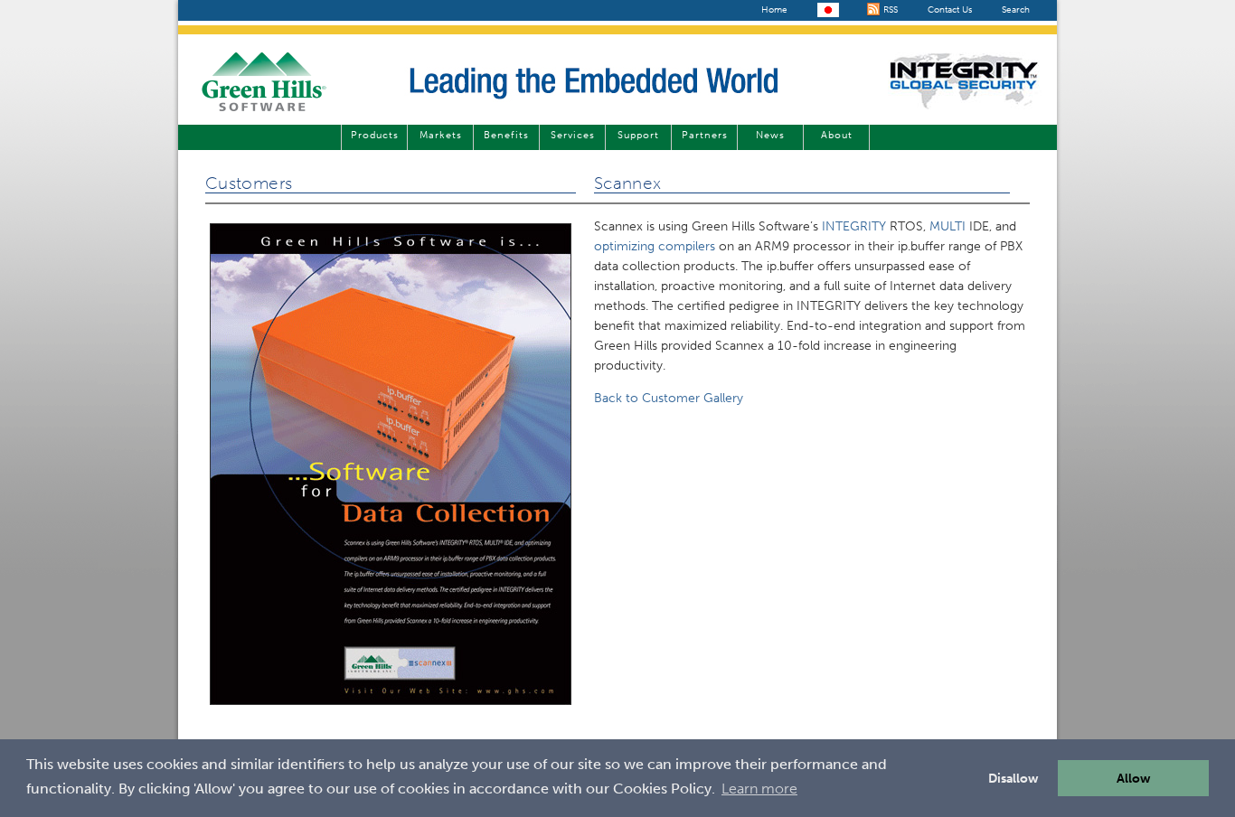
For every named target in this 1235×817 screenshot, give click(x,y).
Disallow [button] (1013, 778)
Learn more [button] (759, 788)
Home (774, 10)
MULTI (947, 226)
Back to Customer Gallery (668, 398)
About (837, 135)
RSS (889, 10)
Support (638, 135)
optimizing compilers (654, 246)
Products (375, 135)
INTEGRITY (854, 226)
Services (573, 135)
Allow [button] (1134, 778)
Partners (705, 135)
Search (1016, 10)
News (770, 135)
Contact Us (950, 10)
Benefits (506, 135)
